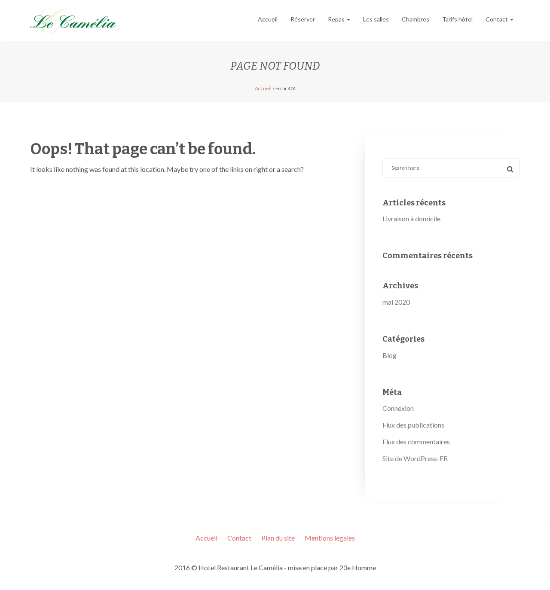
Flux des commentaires (416, 441)
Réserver (302, 19)
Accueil (268, 19)
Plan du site (278, 538)
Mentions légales (330, 538)
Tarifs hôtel (457, 19)
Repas (337, 19)
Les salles (376, 19)
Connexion (398, 408)
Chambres (415, 19)
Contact (497, 19)
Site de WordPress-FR (415, 458)
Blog (389, 355)
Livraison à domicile (411, 218)
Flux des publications (413, 425)
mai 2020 (396, 302)
